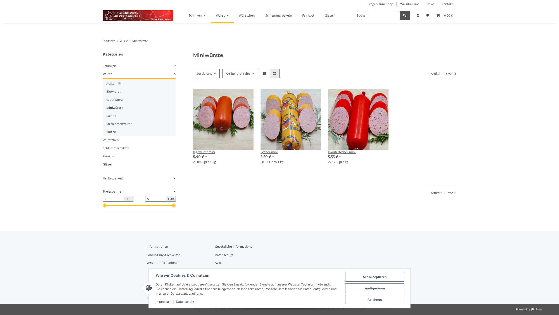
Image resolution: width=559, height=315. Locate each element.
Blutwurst (113, 91)
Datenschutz (224, 255)
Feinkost (109, 156)
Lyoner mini (269, 152)
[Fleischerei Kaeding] (138, 15)
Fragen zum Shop (380, 4)
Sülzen (111, 132)
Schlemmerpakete (116, 148)
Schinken (109, 66)
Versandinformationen (163, 263)
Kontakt (447, 4)
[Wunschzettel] (428, 15)
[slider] (105, 206)
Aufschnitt (113, 83)
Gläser (107, 164)
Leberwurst (114, 99)
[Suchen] (405, 15)
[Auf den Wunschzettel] (246, 96)
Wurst (107, 74)
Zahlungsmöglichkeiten (164, 255)
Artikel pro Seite (238, 73)
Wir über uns (409, 4)
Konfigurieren (374, 288)
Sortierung (204, 73)
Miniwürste (114, 108)
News (430, 4)
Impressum (163, 301)
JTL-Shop (536, 309)
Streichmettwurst (119, 124)
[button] (418, 15)
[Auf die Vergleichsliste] (235, 96)
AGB (218, 263)
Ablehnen (374, 299)
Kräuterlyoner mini (342, 152)
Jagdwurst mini (204, 152)
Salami (111, 116)
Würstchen (111, 140)
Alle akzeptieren (375, 277)
